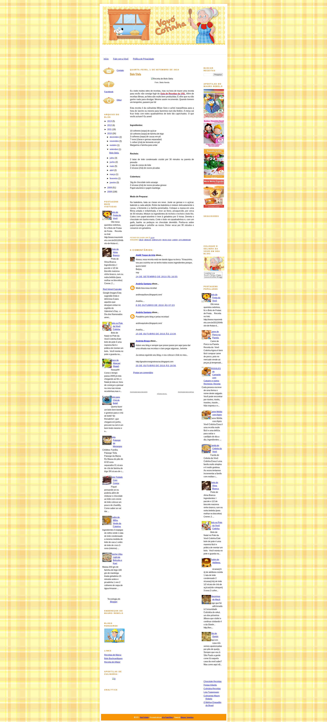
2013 (109, 121)
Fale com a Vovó (120, 59)
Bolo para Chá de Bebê (115, 400)
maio (112, 166)
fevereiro (114, 178)
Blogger (113, 602)
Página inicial (162, 394)
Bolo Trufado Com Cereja (117, 480)
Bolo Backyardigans (113, 658)
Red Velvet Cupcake (112, 289)
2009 (109, 188)
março (113, 174)
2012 (109, 125)
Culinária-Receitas (212, 689)
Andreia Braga (143, 341)
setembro (114, 149)
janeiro (113, 182)
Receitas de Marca (112, 655)
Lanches (175, 240)
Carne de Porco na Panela (215, 335)
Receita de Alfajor (112, 662)
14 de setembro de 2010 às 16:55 (157, 277)
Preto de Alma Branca (115, 252)
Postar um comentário (143, 373)
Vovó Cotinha (144, 717)
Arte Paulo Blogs (167, 717)
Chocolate (147, 240)
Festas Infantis (210, 685)
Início (106, 59)
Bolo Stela (114, 153)
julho (112, 158)
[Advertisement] (162, 382)
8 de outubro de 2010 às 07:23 (155, 305)
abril (112, 170)
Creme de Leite (156, 240)
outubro (113, 145)
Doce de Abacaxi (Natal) (115, 363)
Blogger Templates (187, 717)
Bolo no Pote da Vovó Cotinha (117, 326)
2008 (109, 192)
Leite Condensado (185, 240)
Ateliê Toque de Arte (145, 255)
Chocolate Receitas (212, 681)
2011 (109, 129)
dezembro (114, 137)
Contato (120, 70)
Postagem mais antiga (186, 392)
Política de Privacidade (143, 59)
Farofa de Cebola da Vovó (216, 448)
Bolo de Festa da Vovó (116, 215)
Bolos (141, 240)
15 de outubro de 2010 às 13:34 (156, 334)
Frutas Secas (166, 240)
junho (112, 162)
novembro (114, 141)
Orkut (119, 100)
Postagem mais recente (138, 392)
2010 (109, 133)
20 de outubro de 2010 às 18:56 (156, 366)
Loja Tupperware (211, 692)
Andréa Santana (143, 284)
